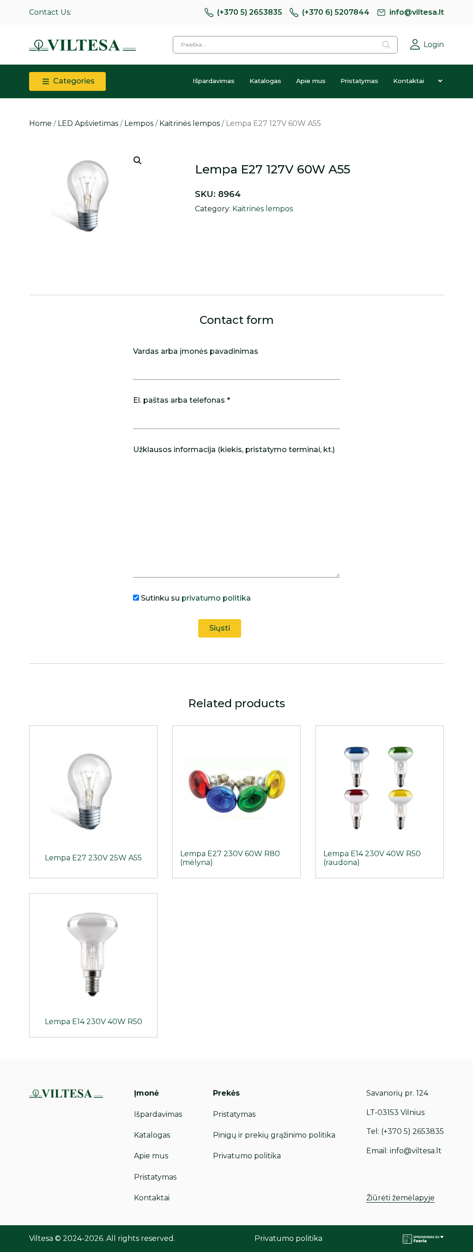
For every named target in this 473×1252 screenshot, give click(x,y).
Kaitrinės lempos (189, 123)
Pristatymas (359, 80)
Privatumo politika (247, 1155)
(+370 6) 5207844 (336, 12)
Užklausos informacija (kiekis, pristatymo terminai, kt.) (234, 449)
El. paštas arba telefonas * (181, 400)
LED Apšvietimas (88, 123)
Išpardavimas (214, 80)
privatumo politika (216, 598)
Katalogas (265, 80)
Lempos (138, 123)
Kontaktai (408, 80)
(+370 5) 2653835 (249, 12)
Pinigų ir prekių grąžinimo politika (274, 1135)
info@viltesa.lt (416, 12)
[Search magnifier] (386, 44)
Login (434, 44)
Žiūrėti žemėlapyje (400, 1197)
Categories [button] (73, 81)
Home (40, 123)
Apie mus (311, 80)
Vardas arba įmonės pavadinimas (195, 351)
